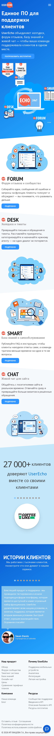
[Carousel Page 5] (27, 498)
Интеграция (34, 676)
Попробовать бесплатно (18, 56)
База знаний (8, 676)
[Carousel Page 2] (18, 498)
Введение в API (36, 702)
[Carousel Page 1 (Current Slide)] (15, 498)
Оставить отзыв (9, 721)
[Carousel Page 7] (33, 498)
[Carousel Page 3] (21, 498)
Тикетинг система (10, 673)
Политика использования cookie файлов (22, 727)
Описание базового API (40, 705)
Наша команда (9, 699)
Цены (4, 682)
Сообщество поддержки (40, 699)
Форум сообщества (11, 670)
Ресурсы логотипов (38, 708)
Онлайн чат (7, 679)
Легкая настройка (37, 679)
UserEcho (37, 474)
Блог (4, 702)
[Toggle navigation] (49, 5)
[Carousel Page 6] (30, 498)
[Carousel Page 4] (24, 498)
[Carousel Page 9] (39, 498)
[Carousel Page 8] (36, 498)
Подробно (10, 206)
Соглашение (25, 721)
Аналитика (34, 673)
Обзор (5, 667)
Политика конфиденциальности (17, 724)
